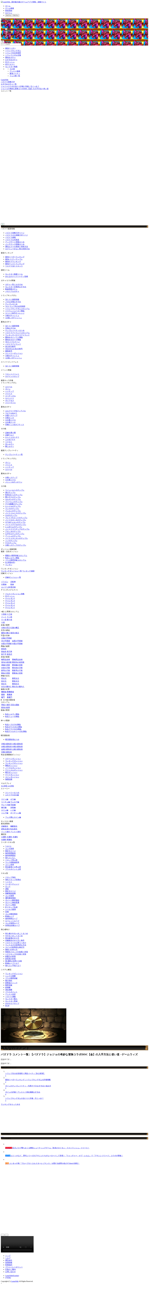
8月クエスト (10, 64)
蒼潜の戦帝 (5, 707)
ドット (3, 617)
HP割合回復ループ (12, 925)
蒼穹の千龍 (5, 670)
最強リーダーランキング (14, 257)
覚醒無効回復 (10, 893)
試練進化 (4, 826)
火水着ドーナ (10, 422)
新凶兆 (3, 651)
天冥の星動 (14, 705)
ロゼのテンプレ (11, 515)
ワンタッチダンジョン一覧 (11, 571)
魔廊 (3, 694)
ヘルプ (7, 1258)
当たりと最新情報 (12, 299)
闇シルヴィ (9, 446)
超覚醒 (7, 987)
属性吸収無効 (10, 898)
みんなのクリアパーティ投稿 (16, 276)
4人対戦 (11, 786)
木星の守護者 (17, 643)
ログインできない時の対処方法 (17, 249)
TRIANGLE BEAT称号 (14, 349)
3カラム (15, 15)
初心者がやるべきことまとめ (16, 933)
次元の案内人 (6, 686)
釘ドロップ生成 (11, 907)
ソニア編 (4, 813)
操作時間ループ (11, 918)
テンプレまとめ (11, 304)
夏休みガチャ (10, 57)
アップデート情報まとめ (14, 242)
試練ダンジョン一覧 (13, 577)
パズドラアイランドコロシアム (17, 333)
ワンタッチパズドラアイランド (17, 335)
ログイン (8, 13)
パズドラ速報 (10, 237)
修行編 (3, 807)
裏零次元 (15, 678)
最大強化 (8, 980)
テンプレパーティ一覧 (14, 454)
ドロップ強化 (10, 877)
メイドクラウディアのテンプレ (17, 529)
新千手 (3, 654)
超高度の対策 (10, 959)
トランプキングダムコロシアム (17, 309)
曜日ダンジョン (11, 772)
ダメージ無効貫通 (12, 902)
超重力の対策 (10, 956)
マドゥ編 (4, 799)
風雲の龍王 (14, 633)
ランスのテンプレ (12, 508)
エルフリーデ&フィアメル (15, 411)
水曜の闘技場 (6, 746)
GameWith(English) (12, 1276)
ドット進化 (5, 832)
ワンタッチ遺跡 (28, 571)
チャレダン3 (10, 603)
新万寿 (9, 651)
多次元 (3, 681)
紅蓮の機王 (14, 628)
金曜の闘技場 (6, 749)
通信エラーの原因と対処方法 (16, 246)
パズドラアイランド (13, 344)
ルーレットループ (12, 921)
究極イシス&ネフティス (14, 425)
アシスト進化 (15, 832)
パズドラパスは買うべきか (15, 943)
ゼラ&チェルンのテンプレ (15, 522)
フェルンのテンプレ (13, 511)
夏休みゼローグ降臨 (13, 340)
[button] (76, 37)
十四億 (3, 614)
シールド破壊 (10, 909)
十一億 (3, 620)
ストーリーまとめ (12, 793)
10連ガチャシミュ (12, 315)
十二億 (9, 617)
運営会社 (8, 1260)
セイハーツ (9, 398)
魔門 (3, 697)
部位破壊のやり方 (12, 938)
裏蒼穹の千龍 (17, 670)
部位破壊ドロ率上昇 (13, 867)
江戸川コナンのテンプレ (14, 534)
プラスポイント (11, 992)
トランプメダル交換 (13, 55)
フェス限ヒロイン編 (13, 817)
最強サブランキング (13, 261)
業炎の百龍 (5, 673)
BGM (7, 1006)
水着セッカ (9, 418)
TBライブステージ (12, 342)
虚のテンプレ (10, 492)
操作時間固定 (10, 855)
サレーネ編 (5, 805)
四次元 (3, 684)
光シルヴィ (9, 444)
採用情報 (8, 1262)
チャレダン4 (10, 601)
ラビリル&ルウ (11, 413)
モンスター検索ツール (14, 274)
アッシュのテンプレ (13, 536)
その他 (12, 69)
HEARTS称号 (10, 346)
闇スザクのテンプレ (13, 497)
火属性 (3, 837)
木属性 (15, 837)
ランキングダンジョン (14, 763)
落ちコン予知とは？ (13, 965)
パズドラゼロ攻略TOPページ (16, 235)
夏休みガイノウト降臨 (14, 337)
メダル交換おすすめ (13, 302)
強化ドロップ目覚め (13, 879)
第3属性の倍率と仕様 (13, 961)
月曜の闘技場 (6, 744)
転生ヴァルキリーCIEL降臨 (16, 731)
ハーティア (9, 391)
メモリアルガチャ (12, 291)
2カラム (8, 15)
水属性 (9, 837)
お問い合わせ (10, 1272)
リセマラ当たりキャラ (14, 266)
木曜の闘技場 (17, 746)
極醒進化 (13, 826)
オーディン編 (15, 813)
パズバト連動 (10, 996)
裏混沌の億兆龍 (18, 662)
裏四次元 (15, 684)
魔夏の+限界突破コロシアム (16, 555)
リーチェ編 (5, 802)
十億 (3, 622)
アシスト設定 (10, 994)
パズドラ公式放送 (12, 240)
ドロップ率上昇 (11, 860)
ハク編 (13, 810)
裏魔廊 (9, 694)
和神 (12, 584)
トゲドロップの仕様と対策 (15, 954)
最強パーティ (15, 73)
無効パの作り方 (11, 949)
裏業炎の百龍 (17, 673)
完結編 (13, 805)
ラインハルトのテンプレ (14, 490)
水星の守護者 (6, 643)
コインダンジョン (12, 777)
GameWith (14, 1281)
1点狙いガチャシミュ (13, 318)
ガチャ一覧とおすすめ (14, 284)
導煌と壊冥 (5, 705)
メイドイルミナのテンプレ (15, 513)
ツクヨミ (8, 442)
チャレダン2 (10, 605)
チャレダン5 (10, 598)
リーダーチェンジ (12, 884)
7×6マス (8, 846)
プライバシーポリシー (14, 1267)
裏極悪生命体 (17, 659)
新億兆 (3, 649)
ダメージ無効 (10, 905)
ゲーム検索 (9, 8)
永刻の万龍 (5, 668)
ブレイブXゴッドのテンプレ (16, 518)
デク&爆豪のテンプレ (13, 504)
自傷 (7, 912)
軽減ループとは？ (12, 963)
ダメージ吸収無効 (12, 900)
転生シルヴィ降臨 (12, 558)
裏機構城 (10, 692)
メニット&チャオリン (13, 482)
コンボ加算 (9, 849)
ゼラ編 (13, 799)
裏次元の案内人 (18, 686)
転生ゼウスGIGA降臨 (13, 727)
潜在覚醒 (8, 990)
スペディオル (10, 396)
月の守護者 (5, 641)
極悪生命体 (5, 659)
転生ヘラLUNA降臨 (13, 724)
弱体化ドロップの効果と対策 (16, 952)
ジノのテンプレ (11, 541)
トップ (7, 1256)
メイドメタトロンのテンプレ (16, 538)
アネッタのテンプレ (13, 531)
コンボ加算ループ (12, 923)
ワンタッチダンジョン (14, 761)
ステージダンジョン (13, 759)
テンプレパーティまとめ (14, 330)
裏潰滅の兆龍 (17, 665)
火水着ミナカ (10, 420)
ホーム (7, 6)
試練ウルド (9, 435)
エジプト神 (5, 587)
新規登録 (8, 10)
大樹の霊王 (5, 628)
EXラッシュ (10, 62)
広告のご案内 (10, 1269)
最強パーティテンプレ (14, 259)
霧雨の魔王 (5, 633)
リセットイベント (12, 374)
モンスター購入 (11, 999)
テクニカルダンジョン (14, 770)
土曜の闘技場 (17, 749)
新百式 (9, 654)
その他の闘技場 (9, 700)
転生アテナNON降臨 (13, 729)
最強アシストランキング (14, 264)
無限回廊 (8, 779)
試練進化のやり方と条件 (14, 940)
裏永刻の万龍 (17, 668)
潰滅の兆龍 (5, 665)
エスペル (8, 387)
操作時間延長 (10, 853)
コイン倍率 (9, 865)
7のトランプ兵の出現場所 (15, 306)
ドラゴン (4, 582)
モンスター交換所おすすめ (15, 287)
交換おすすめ (10, 328)
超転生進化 (5, 829)
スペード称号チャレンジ (14, 313)
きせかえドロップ (12, 1003)
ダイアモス (9, 400)
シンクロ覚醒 (10, 976)
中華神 (3, 584)
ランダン (8, 565)
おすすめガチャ (11, 60)
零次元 (3, 678)
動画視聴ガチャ (11, 289)
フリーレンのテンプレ (14, 502)
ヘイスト (8, 882)
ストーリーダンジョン (14, 353)
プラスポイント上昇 (13, 869)
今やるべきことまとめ (14, 936)
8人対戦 (4, 786)
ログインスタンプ (12, 376)
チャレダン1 (10, 607)
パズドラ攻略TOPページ (14, 233)
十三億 (9, 614)
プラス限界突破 (11, 978)
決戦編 (13, 807)
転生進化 (13, 829)
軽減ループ (9, 916)
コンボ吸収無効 (11, 914)
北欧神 (13, 582)
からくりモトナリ (12, 437)
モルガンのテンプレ (13, 499)
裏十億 (9, 620)
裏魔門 (9, 697)
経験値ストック (11, 983)
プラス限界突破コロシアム (15, 560)
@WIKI (8, 1278)
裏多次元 (15, 681)
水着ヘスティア (11, 415)
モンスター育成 (11, 1001)
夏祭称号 (8, 351)
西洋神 (13, 587)
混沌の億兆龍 (6, 662)
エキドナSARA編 (12, 795)
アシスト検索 (15, 71)
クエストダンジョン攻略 (14, 594)
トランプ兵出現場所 (13, 53)
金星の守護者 (17, 641)
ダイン (7, 389)
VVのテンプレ (11, 543)
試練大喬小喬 (10, 433)
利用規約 (8, 1265)
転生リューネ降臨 (12, 716)
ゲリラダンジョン (12, 775)
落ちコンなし (10, 858)
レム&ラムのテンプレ (13, 527)
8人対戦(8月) (10, 562)
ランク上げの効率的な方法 (15, 945)
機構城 (3, 692)
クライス (8, 394)
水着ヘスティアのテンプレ (15, 545)
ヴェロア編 (14, 802)
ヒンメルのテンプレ (13, 506)
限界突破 (8, 985)
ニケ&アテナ (10, 439)
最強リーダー (10, 48)
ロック (7, 886)
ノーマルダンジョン (13, 768)
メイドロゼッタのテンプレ (15, 520)
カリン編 (4, 810)
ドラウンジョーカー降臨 (14, 311)
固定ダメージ (10, 851)
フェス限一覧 (15, 76)
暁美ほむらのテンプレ (14, 495)
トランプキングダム (13, 50)
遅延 (7, 889)
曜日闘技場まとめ (12, 739)
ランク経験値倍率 (12, 862)
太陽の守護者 (6, 638)
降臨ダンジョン (11, 765)
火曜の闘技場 (17, 744)
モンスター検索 (11, 67)
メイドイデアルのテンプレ (15, 524)
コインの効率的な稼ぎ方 (14, 947)
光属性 (3, 840)
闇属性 (9, 840)
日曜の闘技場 (6, 752)
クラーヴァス (10, 403)
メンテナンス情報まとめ (14, 244)
